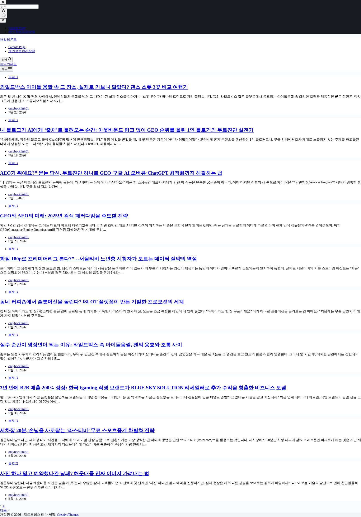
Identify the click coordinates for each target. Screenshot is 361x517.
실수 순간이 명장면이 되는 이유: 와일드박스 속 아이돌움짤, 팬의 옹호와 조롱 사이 (91, 344)
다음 (4, 510)
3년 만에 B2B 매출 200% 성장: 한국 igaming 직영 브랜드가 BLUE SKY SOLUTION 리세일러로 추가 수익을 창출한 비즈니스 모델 (143, 387)
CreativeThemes (68, 514)
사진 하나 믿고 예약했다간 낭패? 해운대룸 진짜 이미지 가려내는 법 (74, 473)
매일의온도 (8, 39)
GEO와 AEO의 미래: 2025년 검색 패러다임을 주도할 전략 (64, 215)
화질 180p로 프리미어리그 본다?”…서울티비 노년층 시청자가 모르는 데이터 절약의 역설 (98, 258)
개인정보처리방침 (21, 51)
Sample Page (16, 47)
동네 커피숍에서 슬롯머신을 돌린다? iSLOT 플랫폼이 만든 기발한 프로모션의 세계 (92, 301)
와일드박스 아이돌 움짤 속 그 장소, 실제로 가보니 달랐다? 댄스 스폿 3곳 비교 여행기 (94, 87)
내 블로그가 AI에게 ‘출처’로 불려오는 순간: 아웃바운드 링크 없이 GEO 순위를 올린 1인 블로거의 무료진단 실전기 (127, 130)
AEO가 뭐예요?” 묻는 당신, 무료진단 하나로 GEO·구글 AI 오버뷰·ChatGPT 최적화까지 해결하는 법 (111, 173)
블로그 (13, 77)
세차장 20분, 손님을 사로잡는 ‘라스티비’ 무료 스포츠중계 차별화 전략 (77, 430)
